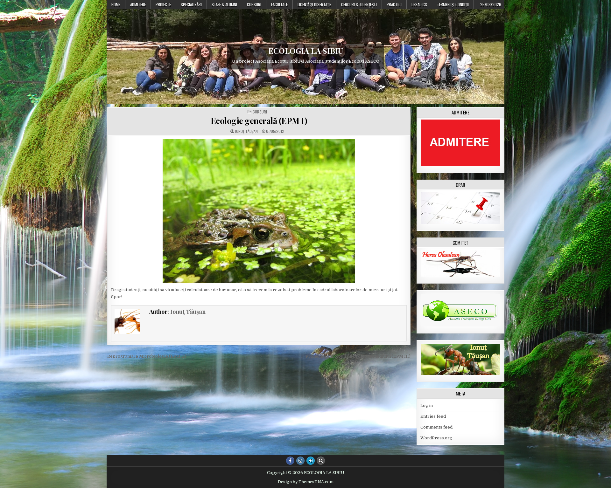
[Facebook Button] (290, 461)
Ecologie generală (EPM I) (259, 120)
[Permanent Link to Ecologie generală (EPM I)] (259, 211)
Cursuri (254, 4)
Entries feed (433, 416)
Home (115, 4)
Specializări (191, 4)
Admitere (138, 4)
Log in (426, 405)
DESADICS (419, 4)
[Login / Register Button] (310, 461)
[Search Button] (321, 461)
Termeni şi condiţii (453, 4)
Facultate (279, 4)
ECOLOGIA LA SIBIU (305, 50)
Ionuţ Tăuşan (246, 131)
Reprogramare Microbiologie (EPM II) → (149, 356)
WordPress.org (436, 438)
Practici (394, 4)
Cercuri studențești (359, 4)
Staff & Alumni (224, 4)
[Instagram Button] (300, 461)
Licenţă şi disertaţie (314, 4)
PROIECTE (163, 4)
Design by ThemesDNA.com (306, 482)
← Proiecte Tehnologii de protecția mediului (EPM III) (355, 356)
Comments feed (436, 427)
